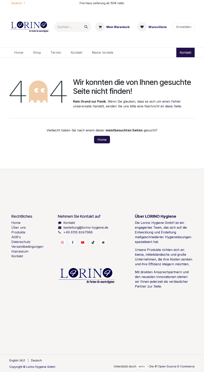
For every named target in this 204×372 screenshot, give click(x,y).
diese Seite (173, 106)
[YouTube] (83, 242)
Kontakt (185, 52)
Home (102, 140)
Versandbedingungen (27, 247)
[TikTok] (93, 242)
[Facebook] (72, 242)
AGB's (16, 237)
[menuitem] (18, 52)
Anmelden (183, 27)
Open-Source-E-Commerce (176, 366)
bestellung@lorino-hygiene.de (85, 227)
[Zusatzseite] (103, 242)
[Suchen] (86, 27)
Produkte (18, 232)
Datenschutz (20, 242)
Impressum (19, 251)
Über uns (18, 227)
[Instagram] (62, 242)
